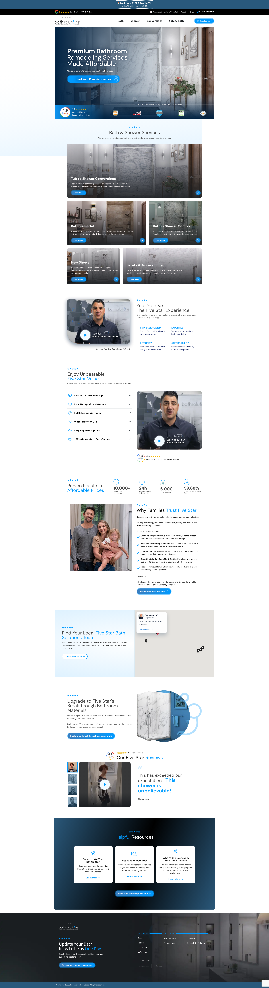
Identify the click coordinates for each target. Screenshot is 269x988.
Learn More (78, 193)
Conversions (154, 20)
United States (144, 966)
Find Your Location (206, 12)
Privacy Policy (145, 960)
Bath (121, 20)
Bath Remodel (170, 938)
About (183, 12)
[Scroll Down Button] (134, 99)
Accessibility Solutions (196, 943)
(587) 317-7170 (142, 624)
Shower (135, 20)
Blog (192, 12)
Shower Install (170, 943)
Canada (159, 966)
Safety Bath (176, 20)
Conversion (142, 947)
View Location (145, 629)
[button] (204, 21)
